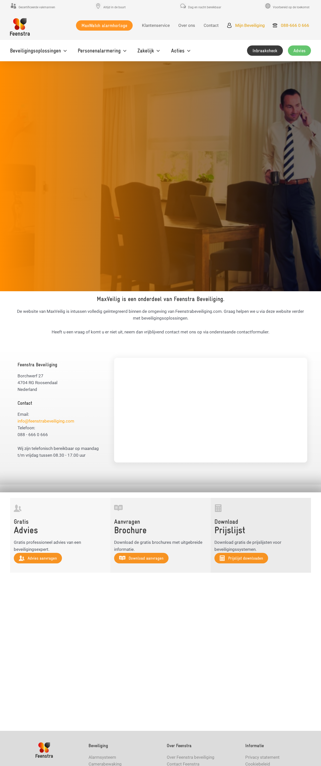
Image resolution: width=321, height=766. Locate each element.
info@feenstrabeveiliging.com (46, 421)
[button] (104, 25)
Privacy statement (262, 757)
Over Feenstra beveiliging (190, 757)
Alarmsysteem (102, 757)
